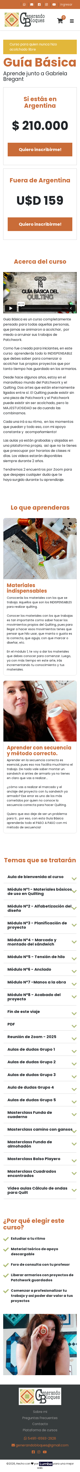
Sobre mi (40, 1411)
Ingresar (66, 5)
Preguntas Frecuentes (40, 1418)
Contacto (40, 1424)
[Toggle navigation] (72, 21)
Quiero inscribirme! (40, 150)
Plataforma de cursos (40, 1430)
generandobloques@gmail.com (41, 1445)
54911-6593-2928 (41, 1438)
